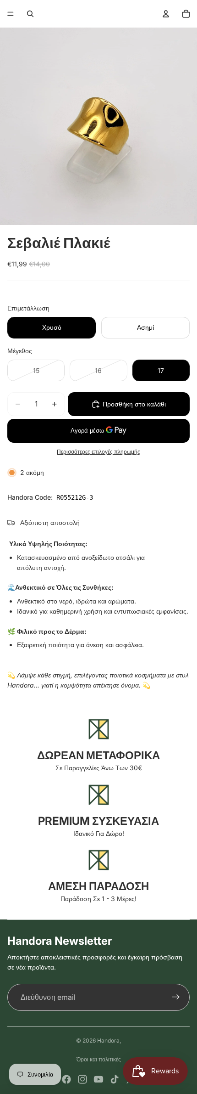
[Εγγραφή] (176, 997)
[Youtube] (98, 1079)
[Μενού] (10, 13)
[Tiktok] (114, 1079)
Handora (108, 1040)
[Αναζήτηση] (30, 14)
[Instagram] (82, 1079)
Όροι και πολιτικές (99, 1059)
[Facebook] (66, 1079)
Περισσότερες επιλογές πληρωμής (98, 452)
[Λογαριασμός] (166, 14)
